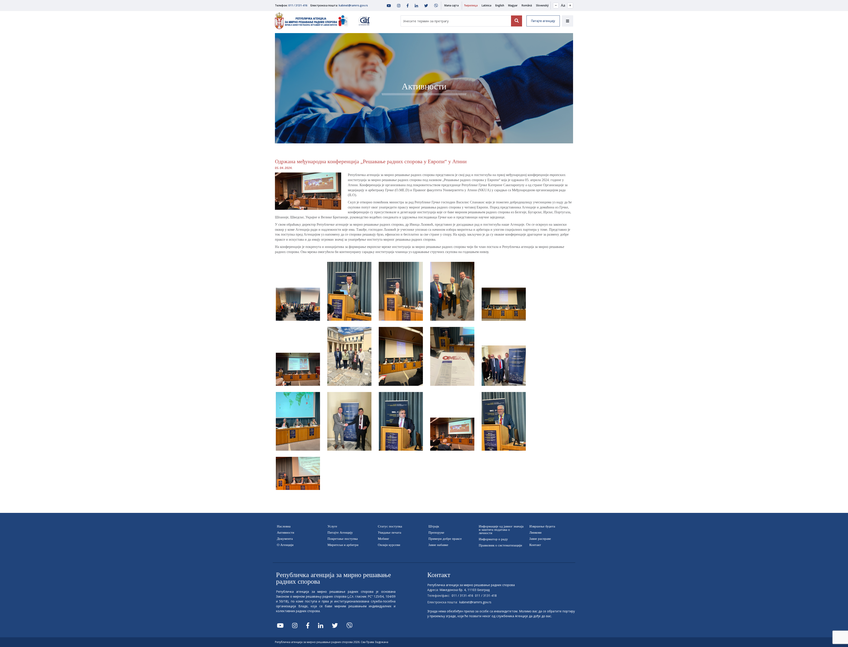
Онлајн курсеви (389, 545)
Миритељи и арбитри (342, 545)
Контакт (535, 545)
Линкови (535, 532)
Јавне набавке (438, 545)
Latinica (486, 5)
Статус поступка (390, 526)
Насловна (284, 526)
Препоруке (436, 532)
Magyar (513, 5)
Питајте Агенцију (340, 532)
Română (527, 5)
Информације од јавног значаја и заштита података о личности (501, 530)
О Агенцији (285, 545)
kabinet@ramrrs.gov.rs (353, 5)
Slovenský (542, 5)
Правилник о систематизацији (500, 545)
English (499, 5)
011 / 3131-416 (297, 5)
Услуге (332, 526)
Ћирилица (471, 5)
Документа (285, 538)
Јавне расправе (540, 538)
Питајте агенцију (543, 21)
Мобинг (383, 538)
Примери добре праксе (445, 538)
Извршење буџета (542, 526)
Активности (285, 532)
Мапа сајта (451, 5)
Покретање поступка (342, 538)
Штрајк (433, 526)
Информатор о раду (493, 539)
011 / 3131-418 (486, 595)
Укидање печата (389, 532)
